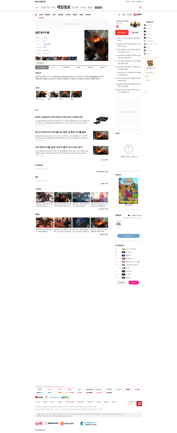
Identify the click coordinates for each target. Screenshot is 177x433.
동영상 (102, 67)
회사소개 (37, 402)
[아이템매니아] (50, 392)
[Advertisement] (27, 31)
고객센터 (99, 402)
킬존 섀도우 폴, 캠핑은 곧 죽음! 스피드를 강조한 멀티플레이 (62, 230)
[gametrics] (40, 392)
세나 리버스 (149, 34)
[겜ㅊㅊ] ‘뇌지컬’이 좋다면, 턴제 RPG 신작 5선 (129, 39)
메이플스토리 (130, 258)
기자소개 (114, 402)
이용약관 (60, 402)
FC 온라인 (129, 252)
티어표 (148, 47)
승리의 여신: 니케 (151, 44)
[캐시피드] (99, 392)
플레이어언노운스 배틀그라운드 (135, 261)
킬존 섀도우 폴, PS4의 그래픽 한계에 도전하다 (44, 205)
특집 (78, 67)
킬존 (72, 99)
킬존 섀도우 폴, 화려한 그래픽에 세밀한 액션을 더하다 (62, 205)
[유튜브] (40, 397)
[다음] (60, 389)
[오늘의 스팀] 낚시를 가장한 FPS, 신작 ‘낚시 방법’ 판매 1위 (129, 91)
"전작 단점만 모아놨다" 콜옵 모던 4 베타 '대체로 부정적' (130, 79)
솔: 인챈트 (149, 25)
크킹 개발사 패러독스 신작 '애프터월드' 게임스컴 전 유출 (129, 62)
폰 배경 (148, 53)
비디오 (45, 38)
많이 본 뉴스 (122, 32)
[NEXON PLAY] (90, 389)
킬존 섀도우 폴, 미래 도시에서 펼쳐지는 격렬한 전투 (99, 205)
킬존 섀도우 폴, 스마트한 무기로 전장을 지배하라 (80, 205)
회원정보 (106, 402)
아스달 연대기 (150, 41)
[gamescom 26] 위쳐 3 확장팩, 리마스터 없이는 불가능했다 (129, 85)
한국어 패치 (149, 50)
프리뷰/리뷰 (66, 67)
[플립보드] (90, 392)
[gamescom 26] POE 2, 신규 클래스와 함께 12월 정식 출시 (130, 68)
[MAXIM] (118, 389)
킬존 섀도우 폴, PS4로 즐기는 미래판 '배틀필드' (44, 230)
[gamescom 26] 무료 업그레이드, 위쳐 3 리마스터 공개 (129, 45)
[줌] (80, 389)
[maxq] (128, 389)
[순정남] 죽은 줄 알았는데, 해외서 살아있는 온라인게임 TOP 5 (129, 56)
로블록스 (128, 277)
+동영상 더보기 (103, 234)
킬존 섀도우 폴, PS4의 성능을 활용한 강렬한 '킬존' (99, 230)
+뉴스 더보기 (104, 160)
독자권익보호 (80, 402)
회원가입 (133, 1)
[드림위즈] (137, 389)
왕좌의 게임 (149, 28)
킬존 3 (49, 99)
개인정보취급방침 (69, 402)
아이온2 (128, 274)
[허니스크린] (70, 392)
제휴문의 (45, 402)
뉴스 (53, 67)
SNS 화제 (135, 32)
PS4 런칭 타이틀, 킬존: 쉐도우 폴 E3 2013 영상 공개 (58, 147)
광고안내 (52, 402)
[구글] (50, 389)
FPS (44, 41)
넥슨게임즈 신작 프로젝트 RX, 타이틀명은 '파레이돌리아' (130, 74)
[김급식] (60, 392)
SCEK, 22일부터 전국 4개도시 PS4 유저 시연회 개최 (59, 117)
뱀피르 (148, 31)
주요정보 (42, 67)
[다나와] (99, 389)
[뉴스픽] (80, 392)
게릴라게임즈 (47, 44)
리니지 (128, 268)
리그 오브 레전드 (131, 249)
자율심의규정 (90, 402)
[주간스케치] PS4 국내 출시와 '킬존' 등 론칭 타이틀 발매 (60, 132)
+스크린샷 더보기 (103, 209)
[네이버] (40, 389)
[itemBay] (109, 389)
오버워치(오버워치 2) (132, 265)
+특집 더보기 (104, 183)
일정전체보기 (128, 236)
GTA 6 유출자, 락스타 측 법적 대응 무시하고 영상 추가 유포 (129, 51)
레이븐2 (148, 38)
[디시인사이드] (109, 392)
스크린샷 (90, 67)
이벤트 (117, 133)
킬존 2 (61, 99)
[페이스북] (55, 397)
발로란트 (128, 255)
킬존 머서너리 (40, 99)
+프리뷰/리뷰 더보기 (102, 171)
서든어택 (128, 271)
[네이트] (70, 389)
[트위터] (47, 397)
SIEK (44, 47)
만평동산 (118, 175)
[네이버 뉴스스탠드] (66, 397)
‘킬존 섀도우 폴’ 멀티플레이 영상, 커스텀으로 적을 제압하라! (80, 230)
